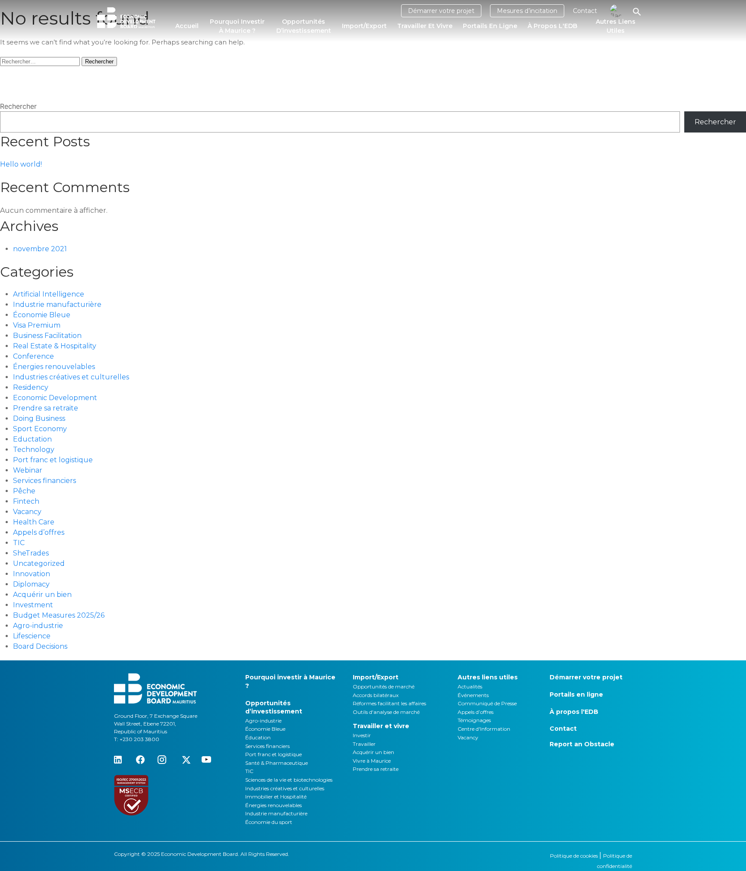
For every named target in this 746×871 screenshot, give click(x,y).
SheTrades (31, 553)
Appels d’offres (38, 532)
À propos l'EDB (552, 26)
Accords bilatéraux (375, 695)
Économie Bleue (41, 315)
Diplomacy (31, 584)
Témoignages (474, 720)
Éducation (258, 737)
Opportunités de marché (383, 686)
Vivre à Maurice (372, 760)
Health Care (33, 522)
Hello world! (21, 164)
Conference (33, 356)
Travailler (364, 744)
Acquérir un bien (42, 594)
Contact (585, 11)
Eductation (32, 439)
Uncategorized (39, 563)
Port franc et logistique (53, 460)
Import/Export (364, 26)
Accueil (187, 26)
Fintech (26, 501)
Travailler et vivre (424, 26)
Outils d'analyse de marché (386, 712)
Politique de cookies (574, 855)
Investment (33, 605)
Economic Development (55, 398)
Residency (30, 387)
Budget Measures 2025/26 (58, 615)
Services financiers (44, 481)
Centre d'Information (484, 729)
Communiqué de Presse (487, 703)
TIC (19, 543)
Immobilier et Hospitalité (276, 796)
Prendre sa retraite (45, 408)
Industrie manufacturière (57, 304)
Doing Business (39, 418)
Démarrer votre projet (441, 11)
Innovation (31, 574)
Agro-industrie (38, 626)
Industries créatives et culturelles (71, 377)
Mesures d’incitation (527, 11)
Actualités (470, 686)
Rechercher (18, 106)
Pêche (24, 491)
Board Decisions (40, 646)
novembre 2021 (40, 249)
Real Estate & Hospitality (54, 346)
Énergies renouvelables (54, 367)
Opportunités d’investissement (303, 26)
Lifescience (32, 636)
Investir (362, 735)
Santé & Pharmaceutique (276, 763)
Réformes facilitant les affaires (389, 703)
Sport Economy (40, 429)
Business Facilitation (47, 335)
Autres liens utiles (615, 26)
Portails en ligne (490, 26)
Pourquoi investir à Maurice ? (237, 26)
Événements (473, 695)
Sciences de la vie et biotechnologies (288, 779)
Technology (33, 449)
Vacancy (27, 512)
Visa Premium (36, 325)
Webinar (27, 470)
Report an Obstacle (582, 744)
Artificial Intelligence (48, 294)
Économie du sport (268, 822)
